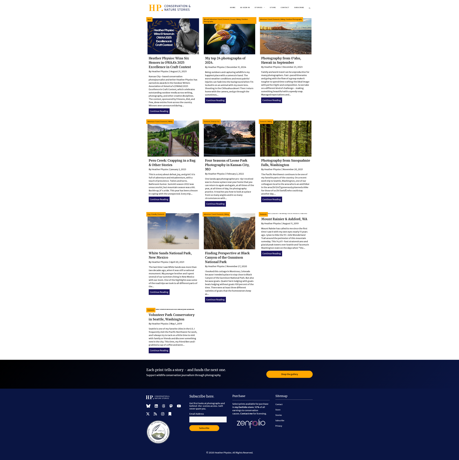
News (149, 19)
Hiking (238, 19)
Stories (258, 7)
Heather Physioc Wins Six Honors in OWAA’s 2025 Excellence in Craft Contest (170, 62)
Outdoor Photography (294, 19)
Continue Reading (160, 111)
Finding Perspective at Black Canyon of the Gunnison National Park (227, 257)
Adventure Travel (216, 19)
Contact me (246, 413)
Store (273, 7)
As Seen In (245, 7)
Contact (285, 7)
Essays (233, 19)
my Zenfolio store (244, 407)
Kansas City (216, 121)
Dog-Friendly (152, 214)
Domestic (226, 19)
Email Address (196, 413)
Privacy (278, 426)
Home (232, 7)
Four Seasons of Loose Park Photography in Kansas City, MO (227, 165)
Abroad (206, 19)
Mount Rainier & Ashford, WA (284, 219)
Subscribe (299, 7)
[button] (309, 8)
